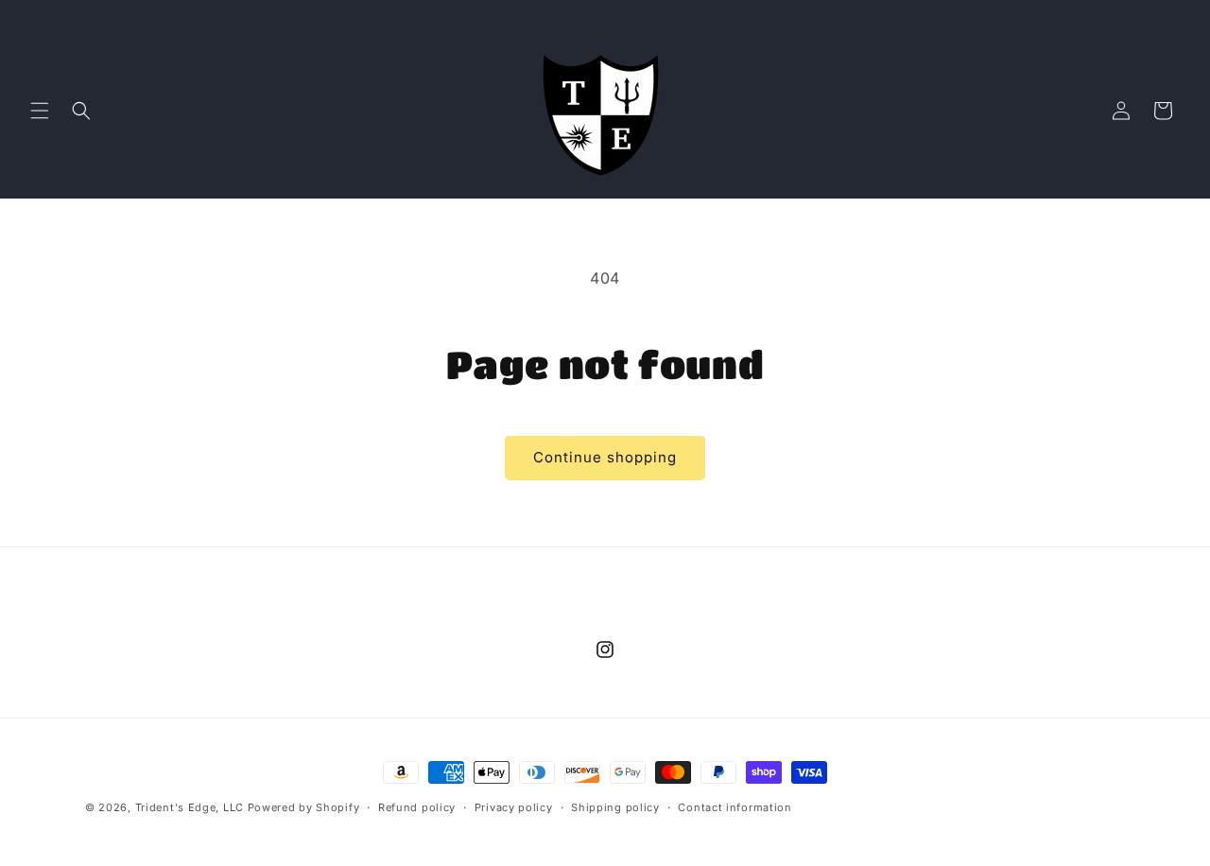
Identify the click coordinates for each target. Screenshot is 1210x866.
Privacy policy (514, 807)
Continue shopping (605, 457)
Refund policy (417, 807)
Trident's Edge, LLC (189, 807)
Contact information (734, 807)
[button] (39, 110)
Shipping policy (615, 807)
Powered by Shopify (304, 807)
